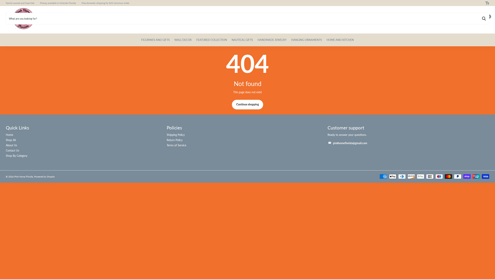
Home (9, 134)
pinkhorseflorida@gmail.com (350, 143)
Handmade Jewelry (272, 39)
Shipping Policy (176, 134)
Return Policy (175, 140)
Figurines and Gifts (155, 39)
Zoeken (484, 18)
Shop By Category (16, 155)
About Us (11, 145)
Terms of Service (176, 145)
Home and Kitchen (340, 39)
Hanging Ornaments (306, 39)
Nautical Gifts (242, 39)
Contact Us (12, 150)
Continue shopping (247, 104)
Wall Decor (183, 39)
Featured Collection (211, 39)
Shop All (11, 140)
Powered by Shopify (44, 176)
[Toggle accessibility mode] (487, 3)
